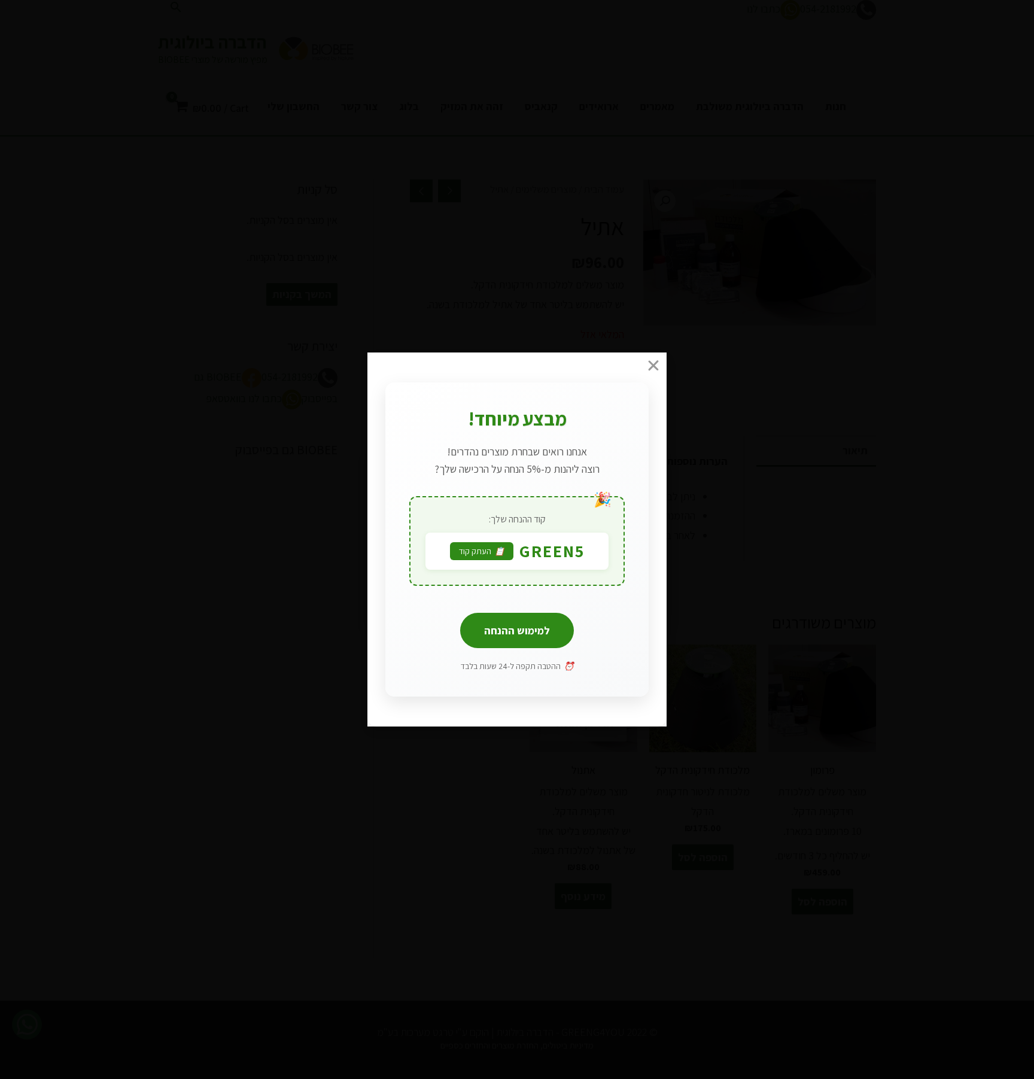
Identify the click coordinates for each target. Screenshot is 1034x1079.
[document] (517, 539)
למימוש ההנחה (517, 630)
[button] (520, 365)
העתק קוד (481, 551)
